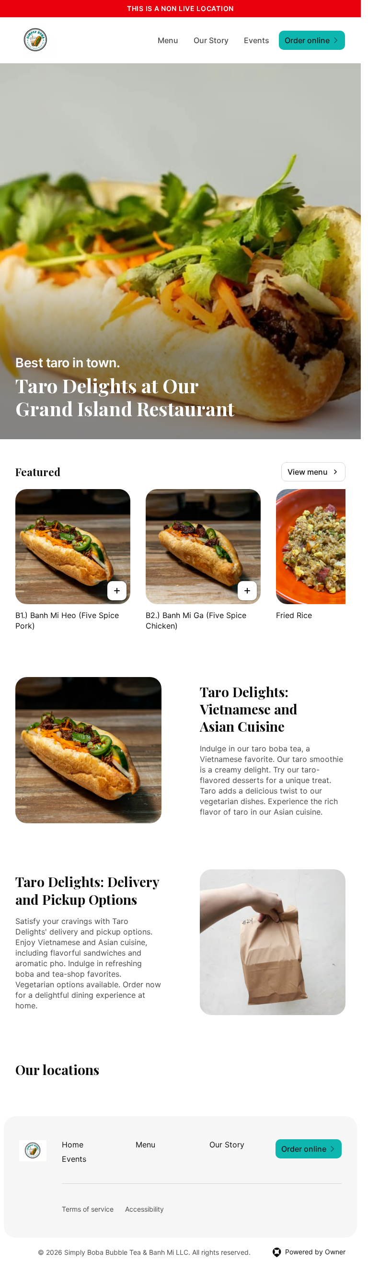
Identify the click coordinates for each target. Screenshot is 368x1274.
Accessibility (144, 1209)
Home (72, 1144)
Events (256, 40)
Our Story (211, 40)
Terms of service (88, 1209)
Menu (168, 40)
